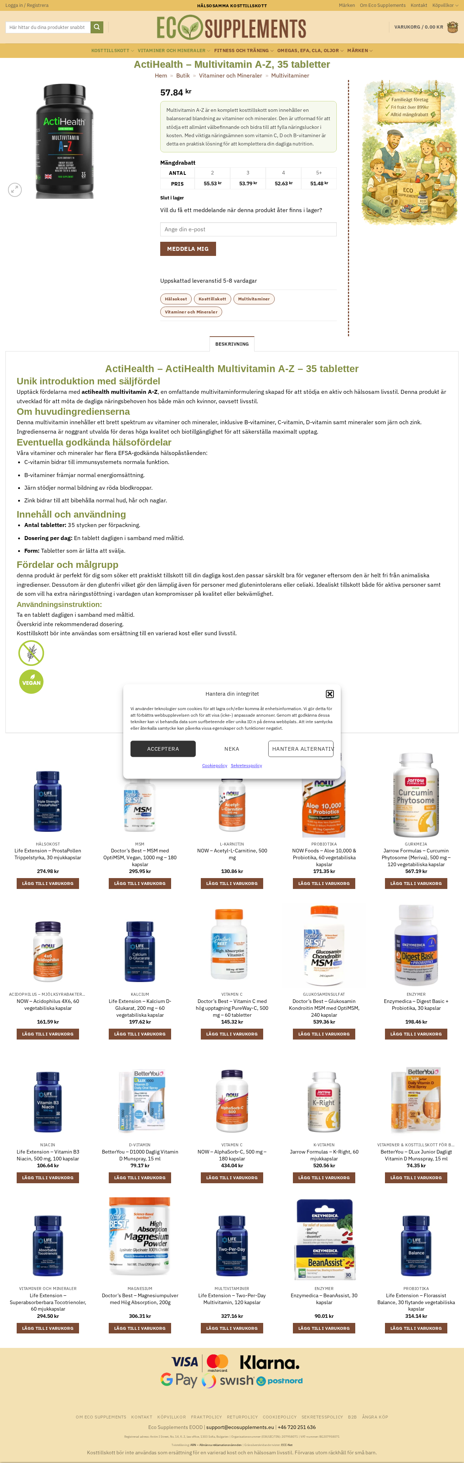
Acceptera (163, 748)
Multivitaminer (290, 75)
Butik (183, 75)
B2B (352, 1417)
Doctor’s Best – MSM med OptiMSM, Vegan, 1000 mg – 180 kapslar (140, 857)
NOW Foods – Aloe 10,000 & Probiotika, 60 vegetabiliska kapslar (324, 857)
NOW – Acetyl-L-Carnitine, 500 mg (232, 854)
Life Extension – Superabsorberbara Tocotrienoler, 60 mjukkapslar (48, 1302)
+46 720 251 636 (297, 1427)
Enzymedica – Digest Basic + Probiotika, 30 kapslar (416, 1004)
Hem (161, 75)
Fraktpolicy (206, 1417)
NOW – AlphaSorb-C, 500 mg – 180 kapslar (232, 1155)
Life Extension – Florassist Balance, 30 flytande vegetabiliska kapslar (416, 1302)
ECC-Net (287, 1445)
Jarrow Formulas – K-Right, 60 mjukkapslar (324, 1155)
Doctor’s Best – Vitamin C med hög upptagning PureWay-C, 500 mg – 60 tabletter (232, 1008)
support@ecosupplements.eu (240, 1427)
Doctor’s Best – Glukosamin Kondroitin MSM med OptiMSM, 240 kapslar (324, 1008)
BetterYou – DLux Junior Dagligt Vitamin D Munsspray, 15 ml (416, 1155)
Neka (232, 748)
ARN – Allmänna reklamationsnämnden (216, 1445)
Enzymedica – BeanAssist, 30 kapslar (324, 1299)
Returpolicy (242, 1417)
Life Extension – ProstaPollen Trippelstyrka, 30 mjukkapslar (47, 854)
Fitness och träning (241, 50)
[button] (330, 693)
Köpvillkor (443, 5)
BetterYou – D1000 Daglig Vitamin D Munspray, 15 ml (140, 1155)
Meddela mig (188, 248)
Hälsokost (176, 299)
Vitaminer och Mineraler (172, 50)
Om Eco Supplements (383, 5)
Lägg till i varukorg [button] (48, 883)
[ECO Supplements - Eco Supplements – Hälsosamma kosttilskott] (232, 27)
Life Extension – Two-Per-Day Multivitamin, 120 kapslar (232, 1299)
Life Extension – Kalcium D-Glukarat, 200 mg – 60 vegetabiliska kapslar (140, 1008)
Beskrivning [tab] (232, 344)
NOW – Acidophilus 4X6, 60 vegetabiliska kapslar (48, 1004)
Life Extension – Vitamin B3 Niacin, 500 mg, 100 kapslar (48, 1155)
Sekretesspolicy (246, 765)
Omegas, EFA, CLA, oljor (308, 50)
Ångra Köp (375, 1417)
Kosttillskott (110, 50)
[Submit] (97, 27)
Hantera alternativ (303, 748)
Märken (347, 5)
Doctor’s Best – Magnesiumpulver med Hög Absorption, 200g (140, 1299)
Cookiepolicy (214, 765)
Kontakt (419, 5)
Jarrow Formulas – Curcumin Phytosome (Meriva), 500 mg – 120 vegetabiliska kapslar (416, 857)
